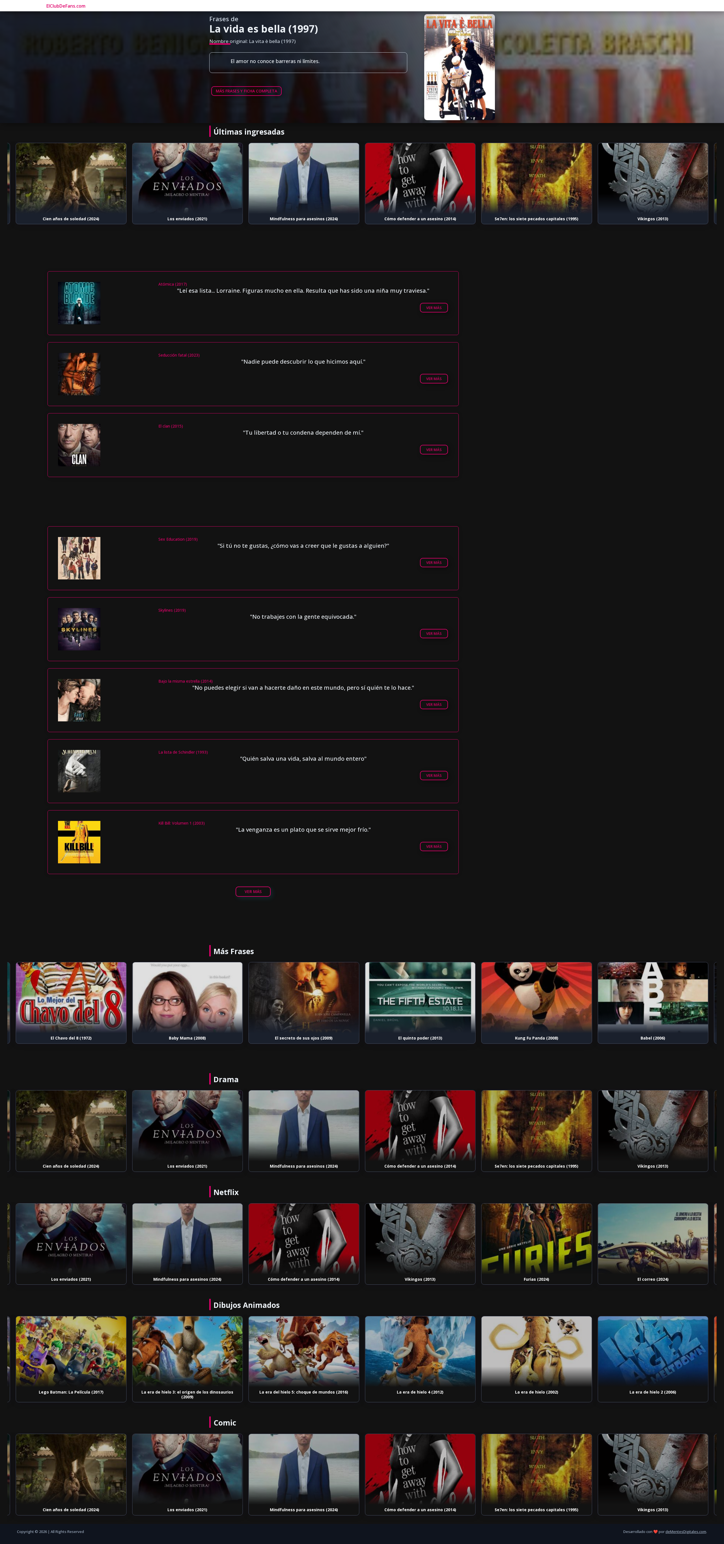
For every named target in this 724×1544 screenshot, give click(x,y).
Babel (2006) (536, 1038)
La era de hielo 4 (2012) (304, 1392)
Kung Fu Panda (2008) (420, 1038)
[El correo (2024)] (537, 1239)
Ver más (434, 307)
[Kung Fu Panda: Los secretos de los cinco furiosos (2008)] (653, 1351)
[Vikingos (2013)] (537, 178)
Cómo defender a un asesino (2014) (304, 218)
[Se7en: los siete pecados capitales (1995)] (420, 178)
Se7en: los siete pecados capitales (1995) (420, 218)
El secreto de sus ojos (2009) (187, 1038)
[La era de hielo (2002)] (420, 1351)
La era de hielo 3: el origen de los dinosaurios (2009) (71, 1394)
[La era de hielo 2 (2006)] (537, 1351)
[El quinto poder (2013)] (304, 997)
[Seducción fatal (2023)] (653, 997)
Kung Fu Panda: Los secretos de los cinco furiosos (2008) (653, 1394)
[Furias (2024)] (653, 178)
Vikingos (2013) (536, 218)
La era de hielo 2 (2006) (536, 1392)
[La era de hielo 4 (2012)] (304, 1351)
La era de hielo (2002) (420, 1392)
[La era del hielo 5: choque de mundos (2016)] (187, 1351)
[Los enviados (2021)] (71, 178)
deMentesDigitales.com (685, 1531)
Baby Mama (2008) (71, 1038)
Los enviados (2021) (71, 218)
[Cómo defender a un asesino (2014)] (304, 178)
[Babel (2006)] (537, 997)
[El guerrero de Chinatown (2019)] (653, 1239)
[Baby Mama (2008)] (71, 997)
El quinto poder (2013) (304, 1038)
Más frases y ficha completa (246, 91)
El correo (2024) (536, 1279)
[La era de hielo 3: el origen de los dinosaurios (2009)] (71, 1351)
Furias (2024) (653, 218)
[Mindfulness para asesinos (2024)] (187, 178)
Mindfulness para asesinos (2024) (187, 218)
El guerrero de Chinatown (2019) (653, 1279)
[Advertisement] (253, 255)
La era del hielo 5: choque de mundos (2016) (187, 1392)
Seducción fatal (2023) (653, 1038)
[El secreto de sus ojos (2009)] (187, 997)
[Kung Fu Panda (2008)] (420, 997)
